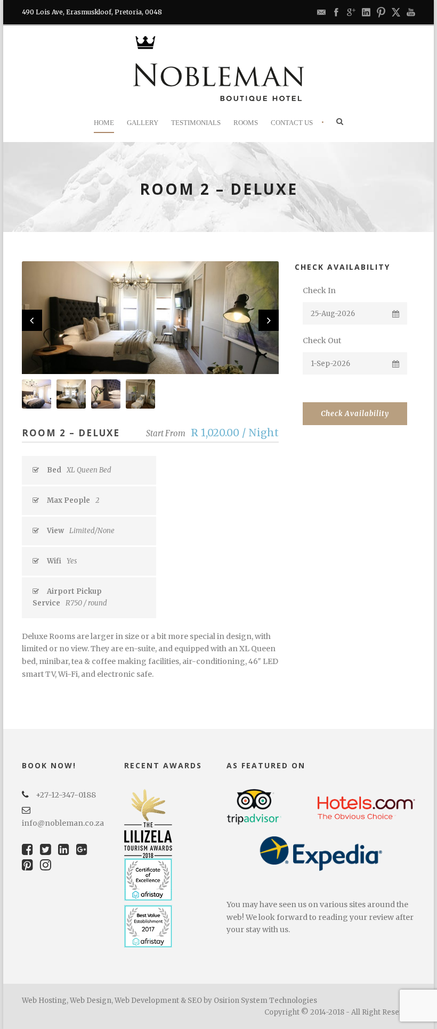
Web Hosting (44, 1000)
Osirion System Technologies (265, 1000)
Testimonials (196, 123)
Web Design (90, 1000)
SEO (195, 1000)
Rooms (245, 123)
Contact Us (292, 123)
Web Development (147, 1000)
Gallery (142, 123)
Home (104, 123)
